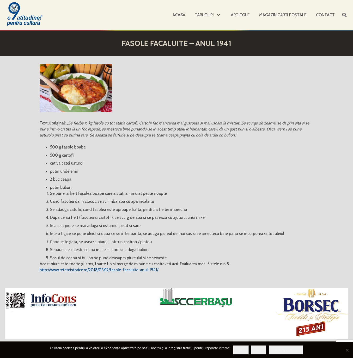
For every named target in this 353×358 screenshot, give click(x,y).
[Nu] (347, 350)
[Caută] (344, 15)
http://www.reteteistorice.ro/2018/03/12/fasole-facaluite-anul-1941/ (99, 269)
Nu (258, 350)
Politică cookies (286, 350)
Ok (241, 350)
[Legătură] (25, 14)
